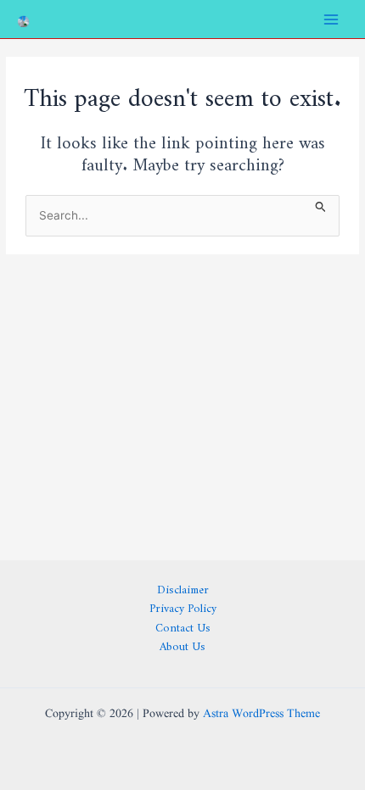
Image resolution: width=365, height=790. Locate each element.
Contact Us (183, 625)
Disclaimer (183, 587)
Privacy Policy (182, 605)
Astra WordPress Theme (261, 714)
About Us (182, 644)
